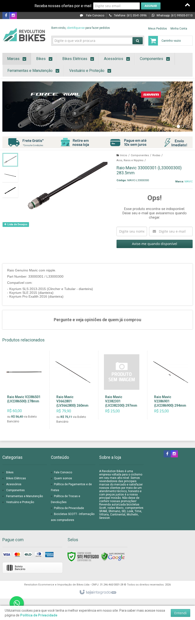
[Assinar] (151, 6)
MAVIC (189, 181)
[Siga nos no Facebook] (6, 15)
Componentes (140, 155)
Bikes (10, 472)
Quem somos (63, 478)
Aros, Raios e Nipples (130, 160)
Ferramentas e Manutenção (24, 496)
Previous (8, 106)
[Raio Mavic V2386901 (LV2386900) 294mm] (171, 385)
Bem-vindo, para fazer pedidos (80, 28)
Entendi (180, 613)
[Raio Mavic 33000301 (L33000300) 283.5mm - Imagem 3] (10, 191)
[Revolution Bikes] (24, 34)
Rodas (156, 155)
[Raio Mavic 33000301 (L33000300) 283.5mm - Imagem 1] (10, 160)
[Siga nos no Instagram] (13, 15)
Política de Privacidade (69, 508)
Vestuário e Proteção (20, 502)
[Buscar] (137, 40)
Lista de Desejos (17, 224)
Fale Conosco (94, 15)
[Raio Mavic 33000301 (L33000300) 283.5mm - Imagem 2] (10, 175)
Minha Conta (179, 28)
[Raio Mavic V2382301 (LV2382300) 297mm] (122, 385)
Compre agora (26, 407)
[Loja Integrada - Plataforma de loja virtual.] (97, 592)
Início (123, 155)
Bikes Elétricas (16, 478)
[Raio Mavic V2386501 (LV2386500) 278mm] (24, 390)
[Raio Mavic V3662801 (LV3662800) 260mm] (73, 390)
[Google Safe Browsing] (113, 556)
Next (187, 104)
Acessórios (13, 484)
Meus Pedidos (157, 28)
